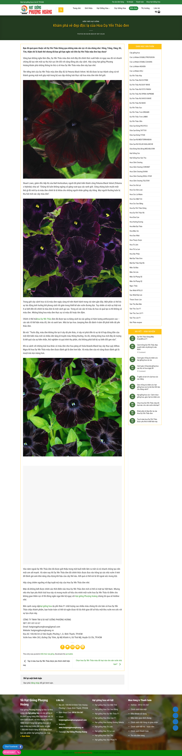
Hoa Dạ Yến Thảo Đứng (138, 208)
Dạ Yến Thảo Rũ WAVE (138, 103)
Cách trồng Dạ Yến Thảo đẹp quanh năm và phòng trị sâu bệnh (147, 347)
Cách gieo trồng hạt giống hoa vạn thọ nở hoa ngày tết (147, 367)
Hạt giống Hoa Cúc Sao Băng (106, 709)
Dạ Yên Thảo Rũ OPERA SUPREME (142, 94)
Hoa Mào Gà (134, 231)
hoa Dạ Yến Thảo (44, 319)
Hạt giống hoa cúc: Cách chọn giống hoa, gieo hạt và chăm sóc (148, 396)
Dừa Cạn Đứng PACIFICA (139, 126)
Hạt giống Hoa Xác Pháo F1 (106, 740)
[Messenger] (175, 728)
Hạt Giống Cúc (135, 153)
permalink (69, 654)
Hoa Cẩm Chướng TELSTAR (139, 181)
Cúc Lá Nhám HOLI (136, 71)
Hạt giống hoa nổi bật (102, 700)
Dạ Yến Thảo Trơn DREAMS (139, 112)
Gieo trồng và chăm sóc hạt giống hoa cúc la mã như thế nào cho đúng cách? (148, 387)
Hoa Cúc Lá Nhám (136, 194)
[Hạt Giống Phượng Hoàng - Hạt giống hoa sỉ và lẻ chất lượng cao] (36, 9)
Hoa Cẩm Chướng (136, 162)
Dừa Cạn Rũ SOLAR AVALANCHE (141, 144)
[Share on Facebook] (62, 647)
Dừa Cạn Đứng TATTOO (138, 130)
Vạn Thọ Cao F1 (135, 309)
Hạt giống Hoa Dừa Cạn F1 (105, 718)
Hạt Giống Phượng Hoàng (83, 753)
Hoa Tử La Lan (135, 249)
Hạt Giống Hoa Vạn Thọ (138, 158)
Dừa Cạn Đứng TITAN (137, 135)
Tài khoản (130, 2)
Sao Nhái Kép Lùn (136, 295)
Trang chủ (77, 8)
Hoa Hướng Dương (136, 222)
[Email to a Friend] (72, 647)
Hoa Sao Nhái (134, 235)
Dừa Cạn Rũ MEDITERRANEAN (140, 139)
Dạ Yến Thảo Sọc (136, 107)
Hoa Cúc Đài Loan (136, 190)
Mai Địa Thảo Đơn (136, 258)
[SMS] (175, 721)
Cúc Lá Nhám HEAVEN (137, 66)
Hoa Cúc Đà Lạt (135, 185)
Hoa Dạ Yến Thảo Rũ (137, 213)
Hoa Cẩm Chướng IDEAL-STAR (141, 176)
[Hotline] (175, 709)
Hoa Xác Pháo (135, 254)
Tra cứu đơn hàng (118, 2)
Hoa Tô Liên (134, 245)
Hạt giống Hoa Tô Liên (104, 726)
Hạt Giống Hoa (102, 8)
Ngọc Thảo (134, 286)
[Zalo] (175, 715)
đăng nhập (35, 683)
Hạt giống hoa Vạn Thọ (104, 735)
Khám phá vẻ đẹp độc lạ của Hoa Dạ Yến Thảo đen (147, 412)
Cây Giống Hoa (120, 8)
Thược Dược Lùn (136, 299)
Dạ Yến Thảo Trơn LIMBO (139, 117)
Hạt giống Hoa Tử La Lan (105, 731)
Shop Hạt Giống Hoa (153, 2)
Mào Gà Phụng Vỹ (136, 277)
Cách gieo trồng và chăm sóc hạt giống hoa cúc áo (147, 359)
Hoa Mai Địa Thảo (136, 226)
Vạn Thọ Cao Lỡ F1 (136, 313)
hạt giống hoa (46, 606)
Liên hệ (157, 8)
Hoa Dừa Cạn (134, 217)
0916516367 (9, 752)
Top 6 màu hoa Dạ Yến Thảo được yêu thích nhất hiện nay (147, 420)
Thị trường (145, 8)
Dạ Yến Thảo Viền (136, 121)
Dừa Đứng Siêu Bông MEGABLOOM (142, 149)
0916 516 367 (77, 712)
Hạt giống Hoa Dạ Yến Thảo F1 (107, 714)
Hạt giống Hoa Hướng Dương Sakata (109, 722)
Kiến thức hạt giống (91, 21)
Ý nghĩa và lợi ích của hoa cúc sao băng (147, 378)
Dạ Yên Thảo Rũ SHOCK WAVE (140, 98)
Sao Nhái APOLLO (136, 290)
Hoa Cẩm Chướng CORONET (140, 167)
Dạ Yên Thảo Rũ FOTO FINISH (140, 89)
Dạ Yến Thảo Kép (136, 75)
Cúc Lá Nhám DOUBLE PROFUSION (142, 57)
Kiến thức (133, 8)
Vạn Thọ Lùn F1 (135, 318)
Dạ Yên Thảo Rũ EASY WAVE (140, 85)
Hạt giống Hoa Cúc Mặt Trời (106, 705)
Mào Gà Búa (134, 267)
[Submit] (60, 9)
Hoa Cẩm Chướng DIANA (139, 171)
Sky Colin (101, 34)
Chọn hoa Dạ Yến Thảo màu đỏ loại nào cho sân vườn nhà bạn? (148, 404)
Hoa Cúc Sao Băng (136, 203)
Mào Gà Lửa (134, 272)
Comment (141, 352)
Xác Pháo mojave (136, 322)
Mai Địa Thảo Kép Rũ (137, 263)
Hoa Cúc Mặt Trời (136, 199)
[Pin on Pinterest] (77, 647)
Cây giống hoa (135, 53)
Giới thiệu (88, 8)
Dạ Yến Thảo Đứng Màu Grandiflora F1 (145, 338)
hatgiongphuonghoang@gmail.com (73, 720)
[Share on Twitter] (67, 647)
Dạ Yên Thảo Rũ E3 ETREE (139, 80)
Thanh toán (140, 2)
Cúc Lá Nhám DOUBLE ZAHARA (141, 62)
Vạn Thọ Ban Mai (136, 304)
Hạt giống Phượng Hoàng (86, 596)
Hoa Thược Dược (136, 240)
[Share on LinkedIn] (82, 647)
